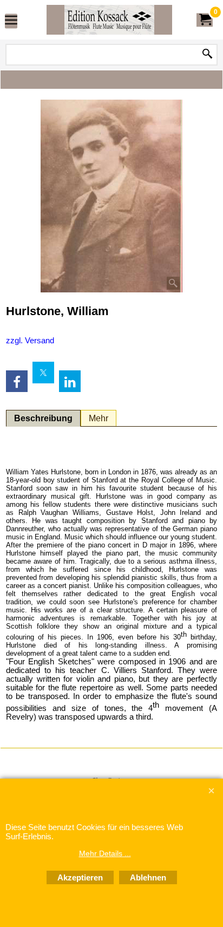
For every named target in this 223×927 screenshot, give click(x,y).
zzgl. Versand (30, 340)
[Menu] (11, 21)
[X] (43, 372)
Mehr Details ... (105, 853)
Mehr (98, 418)
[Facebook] (17, 381)
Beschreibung (43, 418)
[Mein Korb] (204, 20)
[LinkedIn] (70, 381)
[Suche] (207, 55)
